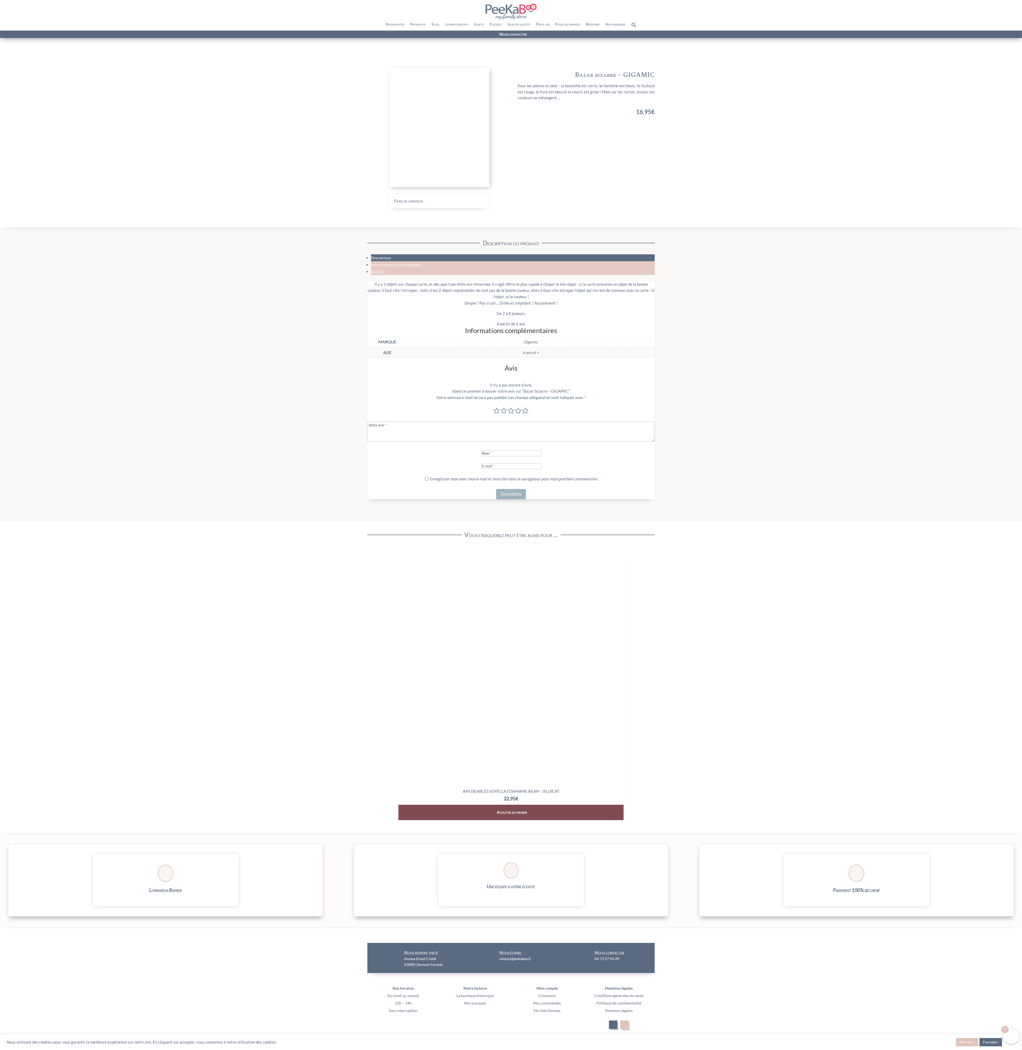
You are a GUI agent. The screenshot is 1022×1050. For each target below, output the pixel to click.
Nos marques (615, 24)
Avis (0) (377, 271)
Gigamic (531, 341)
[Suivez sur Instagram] (175, 34)
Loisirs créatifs (456, 24)
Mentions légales (619, 1010)
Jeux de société (518, 24)
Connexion (547, 995)
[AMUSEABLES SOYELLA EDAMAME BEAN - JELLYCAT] (511, 784)
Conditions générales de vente (619, 995)
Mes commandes (547, 1003)
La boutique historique (475, 995)
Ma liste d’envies (547, 1010)
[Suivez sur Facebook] (165, 34)
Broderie (593, 24)
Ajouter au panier (512, 812)
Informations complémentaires (396, 264)
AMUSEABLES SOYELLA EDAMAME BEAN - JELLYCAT (511, 791)
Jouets (479, 24)
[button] (634, 26)
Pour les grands (567, 24)
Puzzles (495, 24)
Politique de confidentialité (618, 1003)
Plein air (542, 24)
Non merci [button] (967, 1042)
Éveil (435, 24)
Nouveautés (395, 24)
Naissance (418, 24)
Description (381, 257)
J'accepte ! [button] (991, 1042)
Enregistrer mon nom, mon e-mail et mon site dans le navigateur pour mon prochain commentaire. (514, 478)
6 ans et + (531, 352)
